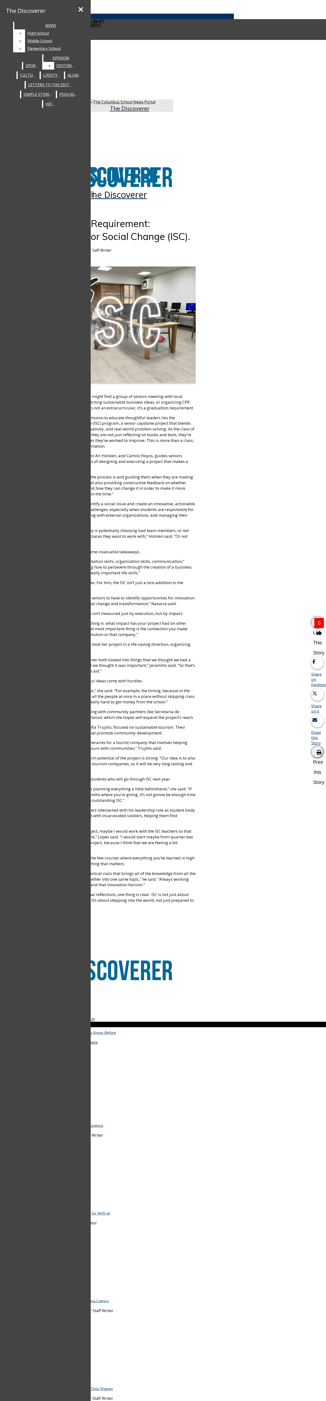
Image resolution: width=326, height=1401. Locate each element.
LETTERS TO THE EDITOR (51, 84)
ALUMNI (75, 75)
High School (38, 33)
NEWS (50, 25)
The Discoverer (26, 11)
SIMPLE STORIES (39, 94)
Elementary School (44, 48)
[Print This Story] (317, 752)
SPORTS (33, 65)
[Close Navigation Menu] (80, 10)
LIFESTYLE (52, 75)
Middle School (39, 40)
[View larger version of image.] (117, 325)
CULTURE (28, 75)
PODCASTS (69, 94)
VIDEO (51, 104)
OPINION (61, 58)
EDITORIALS (68, 65)
